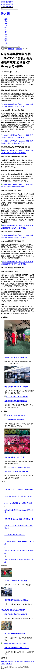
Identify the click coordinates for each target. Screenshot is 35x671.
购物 (8, 6)
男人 (2, 4)
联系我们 (9, 664)
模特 (8, 2)
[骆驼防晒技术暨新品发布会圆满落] (19, 397)
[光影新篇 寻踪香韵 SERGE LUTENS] (13, 644)
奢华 (11, 2)
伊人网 (5, 13)
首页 (5, 19)
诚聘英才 (29, 661)
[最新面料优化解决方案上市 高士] (19, 441)
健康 (2, 6)
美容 (5, 2)
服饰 (2, 2)
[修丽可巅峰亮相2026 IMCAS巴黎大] (19, 374)
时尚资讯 (19, 49)
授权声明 (16, 661)
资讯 (11, 6)
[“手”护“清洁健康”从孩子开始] (19, 415)
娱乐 (5, 4)
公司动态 (10, 661)
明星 (8, 4)
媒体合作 (23, 661)
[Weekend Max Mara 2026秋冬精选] (19, 337)
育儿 (5, 6)
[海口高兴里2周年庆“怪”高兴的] (6, 629)
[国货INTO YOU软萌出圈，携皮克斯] (19, 467)
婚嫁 (11, 4)
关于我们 (4, 661)
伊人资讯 (11, 49)
